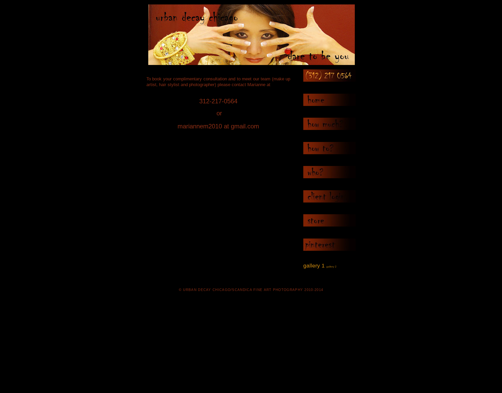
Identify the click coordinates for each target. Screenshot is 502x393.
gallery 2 (331, 266)
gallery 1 (314, 266)
